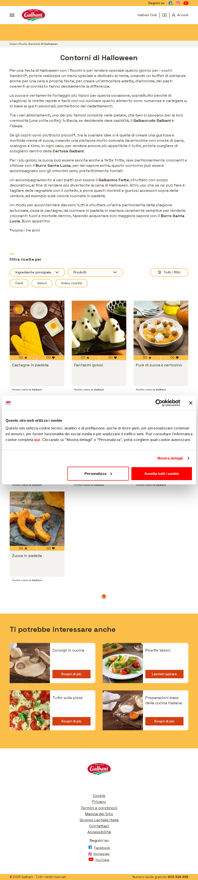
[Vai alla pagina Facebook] (170, 3)
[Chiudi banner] (190, 403)
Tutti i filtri (172, 272)
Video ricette (71, 283)
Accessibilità (99, 832)
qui (37, 439)
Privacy (99, 801)
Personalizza (95, 473)
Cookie (99, 795)
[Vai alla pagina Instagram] (178, 3)
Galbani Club (147, 15)
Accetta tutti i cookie (161, 473)
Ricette (23, 43)
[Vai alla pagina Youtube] (186, 3)
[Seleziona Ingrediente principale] (37, 272)
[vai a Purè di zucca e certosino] (161, 328)
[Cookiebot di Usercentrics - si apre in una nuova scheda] (159, 403)
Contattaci (99, 825)
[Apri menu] (12, 15)
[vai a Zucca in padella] (37, 519)
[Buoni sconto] (166, 15)
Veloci (42, 283)
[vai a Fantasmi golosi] (99, 328)
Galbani (14, 43)
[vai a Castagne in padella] (37, 328)
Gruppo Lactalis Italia (99, 819)
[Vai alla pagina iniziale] (33, 15)
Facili (19, 283)
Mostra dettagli (170, 458)
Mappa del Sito (99, 813)
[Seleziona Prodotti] (95, 272)
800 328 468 (178, 877)
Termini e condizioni (99, 807)
